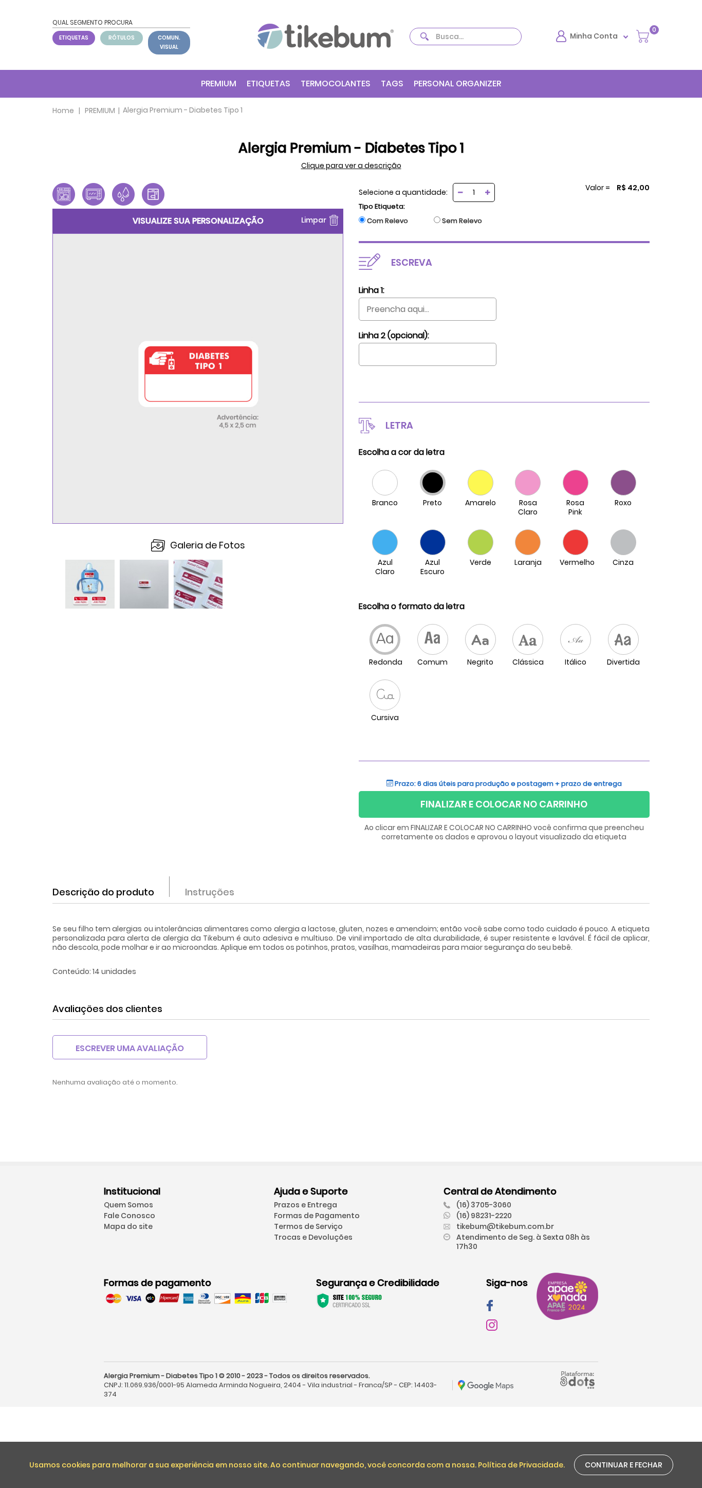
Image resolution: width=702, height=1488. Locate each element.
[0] (643, 36)
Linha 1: (371, 290)
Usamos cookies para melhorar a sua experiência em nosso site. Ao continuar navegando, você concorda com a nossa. (253, 1465)
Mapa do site (128, 1226)
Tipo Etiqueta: (382, 206)
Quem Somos (128, 1205)
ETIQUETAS (73, 38)
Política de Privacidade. (521, 1465)
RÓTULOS (121, 38)
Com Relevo (387, 221)
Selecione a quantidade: (403, 192)
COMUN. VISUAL (169, 42)
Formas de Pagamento (317, 1215)
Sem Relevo (462, 221)
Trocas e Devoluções (313, 1237)
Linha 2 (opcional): (394, 335)
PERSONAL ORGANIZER (457, 83)
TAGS (392, 83)
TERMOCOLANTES (336, 83)
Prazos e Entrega (305, 1205)
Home (63, 110)
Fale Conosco (129, 1215)
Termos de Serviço (308, 1226)
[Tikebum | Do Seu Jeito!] (325, 36)
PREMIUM (218, 83)
